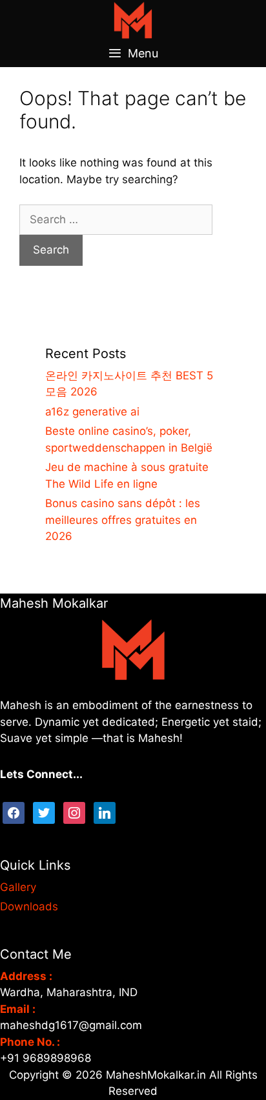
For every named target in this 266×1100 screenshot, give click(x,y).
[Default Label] (105, 811)
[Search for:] (115, 219)
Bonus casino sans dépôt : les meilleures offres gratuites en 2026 (122, 520)
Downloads (29, 906)
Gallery (18, 887)
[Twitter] (44, 811)
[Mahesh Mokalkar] (133, 19)
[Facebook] (14, 811)
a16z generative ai (92, 411)
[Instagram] (74, 811)
